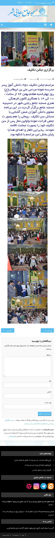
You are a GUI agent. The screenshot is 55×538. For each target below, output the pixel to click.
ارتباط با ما (29, 2)
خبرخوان (19, 2)
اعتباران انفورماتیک (32, 511)
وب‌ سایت (48, 402)
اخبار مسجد (5, 535)
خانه (23, 535)
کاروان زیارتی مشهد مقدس (41, 470)
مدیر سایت (33, 79)
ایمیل (48, 391)
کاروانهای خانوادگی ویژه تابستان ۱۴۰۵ (37, 465)
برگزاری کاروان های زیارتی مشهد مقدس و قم (6, 330)
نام (49, 381)
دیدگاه (48, 355)
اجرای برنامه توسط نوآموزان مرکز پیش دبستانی (46, 330)
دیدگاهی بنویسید (18, 79)
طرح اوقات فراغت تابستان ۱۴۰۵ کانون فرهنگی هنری (32, 460)
